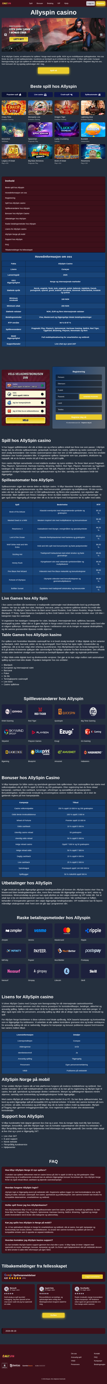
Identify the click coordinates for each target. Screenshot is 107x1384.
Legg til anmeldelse (92, 1277)
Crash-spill (65, 94)
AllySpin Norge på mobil (15, 234)
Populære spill (12, 94)
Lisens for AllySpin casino (15, 229)
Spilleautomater (91, 94)
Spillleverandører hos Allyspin (17, 208)
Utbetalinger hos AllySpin (15, 219)
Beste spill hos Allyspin (14, 187)
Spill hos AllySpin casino (15, 203)
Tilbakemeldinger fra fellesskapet (18, 250)
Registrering (10, 198)
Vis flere (53, 1315)
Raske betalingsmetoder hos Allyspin (20, 224)
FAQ (7, 245)
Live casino (38, 94)
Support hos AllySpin (13, 239)
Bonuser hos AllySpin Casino (17, 213)
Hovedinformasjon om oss (16, 193)
